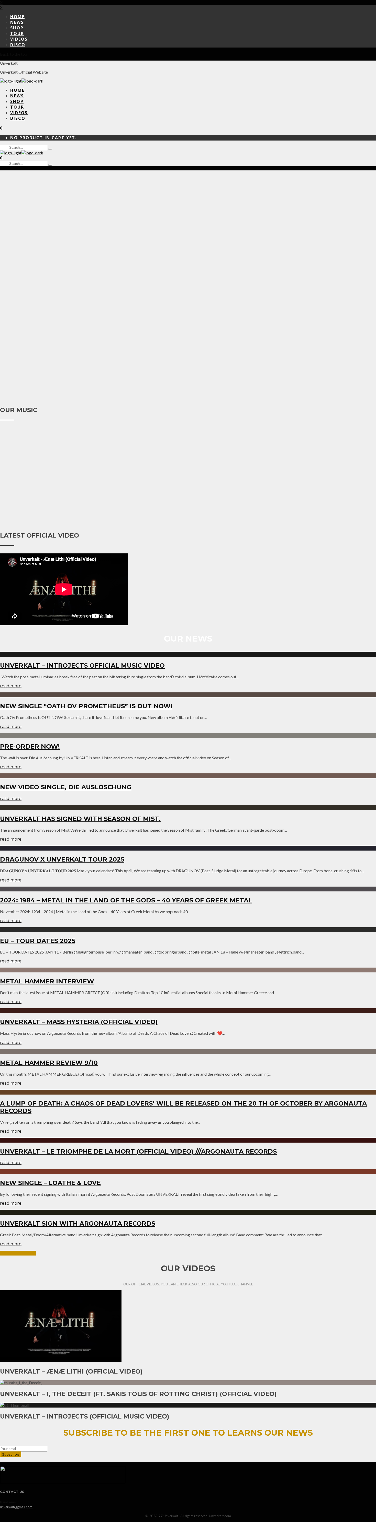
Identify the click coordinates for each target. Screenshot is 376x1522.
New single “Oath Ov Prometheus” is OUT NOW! (86, 706)
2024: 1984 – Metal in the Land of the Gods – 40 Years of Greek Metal (126, 900)
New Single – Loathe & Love (50, 1183)
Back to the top (13, 54)
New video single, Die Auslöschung (65, 787)
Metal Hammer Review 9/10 (49, 1062)
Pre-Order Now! (30, 746)
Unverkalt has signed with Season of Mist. (80, 818)
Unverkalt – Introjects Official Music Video (82, 665)
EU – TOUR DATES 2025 (37, 941)
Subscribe (10, 1454)
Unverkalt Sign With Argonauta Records (77, 1223)
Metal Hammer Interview (47, 981)
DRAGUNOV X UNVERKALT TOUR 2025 (62, 859)
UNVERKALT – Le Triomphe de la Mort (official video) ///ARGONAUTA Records (138, 1151)
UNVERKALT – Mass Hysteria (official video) (79, 1022)
